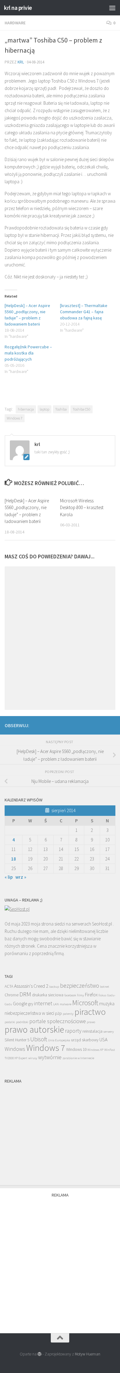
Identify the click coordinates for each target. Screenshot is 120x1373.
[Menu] (112, 7)
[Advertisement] (60, 23)
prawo (91, 1022)
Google (20, 1003)
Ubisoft (38, 1039)
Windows (15, 1049)
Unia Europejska (59, 1040)
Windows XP (95, 1050)
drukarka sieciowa (47, 995)
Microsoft (85, 1002)
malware (65, 1004)
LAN (56, 1004)
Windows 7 (14, 418)
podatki (10, 1022)
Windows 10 (76, 1049)
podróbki (22, 1022)
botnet (104, 987)
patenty (68, 1014)
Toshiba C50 (81, 409)
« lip (9, 877)
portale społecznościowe (57, 1021)
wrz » (20, 877)
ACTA (9, 986)
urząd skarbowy (84, 1040)
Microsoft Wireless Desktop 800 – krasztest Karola (81, 507)
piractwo (90, 1011)
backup (54, 987)
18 (13, 859)
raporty (73, 1030)
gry (30, 1003)
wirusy (32, 1058)
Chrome (11, 995)
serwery (108, 1032)
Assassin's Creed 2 (31, 986)
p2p (58, 1013)
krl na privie (18, 7)
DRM (25, 994)
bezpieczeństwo (79, 985)
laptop (44, 409)
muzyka (106, 1003)
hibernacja (26, 409)
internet (43, 1003)
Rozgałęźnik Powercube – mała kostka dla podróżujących (28, 353)
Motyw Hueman (87, 1354)
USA (103, 1040)
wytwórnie (50, 1057)
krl (21, 62)
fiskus (102, 995)
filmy (80, 995)
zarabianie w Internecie (78, 1058)
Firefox (91, 995)
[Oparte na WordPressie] (40, 1354)
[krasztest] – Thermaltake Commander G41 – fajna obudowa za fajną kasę (83, 312)
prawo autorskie (34, 1029)
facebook (70, 995)
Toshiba (61, 409)
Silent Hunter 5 (17, 1040)
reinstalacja (92, 1031)
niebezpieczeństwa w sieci (29, 1013)
